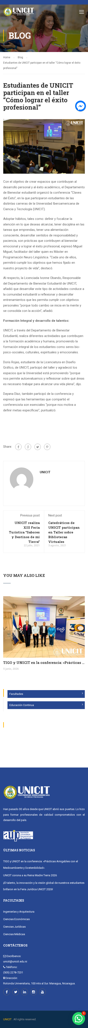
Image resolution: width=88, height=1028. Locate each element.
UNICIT (45, 472)
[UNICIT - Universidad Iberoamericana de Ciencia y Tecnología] (18, 13)
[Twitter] (37, 447)
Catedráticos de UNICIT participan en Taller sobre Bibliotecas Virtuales (64, 532)
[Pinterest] (47, 447)
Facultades (16, 694)
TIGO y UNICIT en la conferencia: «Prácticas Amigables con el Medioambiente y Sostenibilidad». (44, 662)
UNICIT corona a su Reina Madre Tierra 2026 (30, 875)
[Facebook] (18, 447)
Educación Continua (21, 705)
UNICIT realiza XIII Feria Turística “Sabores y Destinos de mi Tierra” (24, 532)
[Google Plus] (28, 447)
